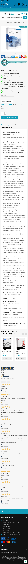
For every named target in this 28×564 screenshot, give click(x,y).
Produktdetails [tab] (15, 125)
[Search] (25, 17)
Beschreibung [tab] (5, 125)
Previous (4, 382)
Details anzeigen (7, 358)
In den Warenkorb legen (9, 117)
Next (8, 382)
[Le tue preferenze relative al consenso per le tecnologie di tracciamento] (25, 561)
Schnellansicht (11, 340)
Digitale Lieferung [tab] (7, 127)
